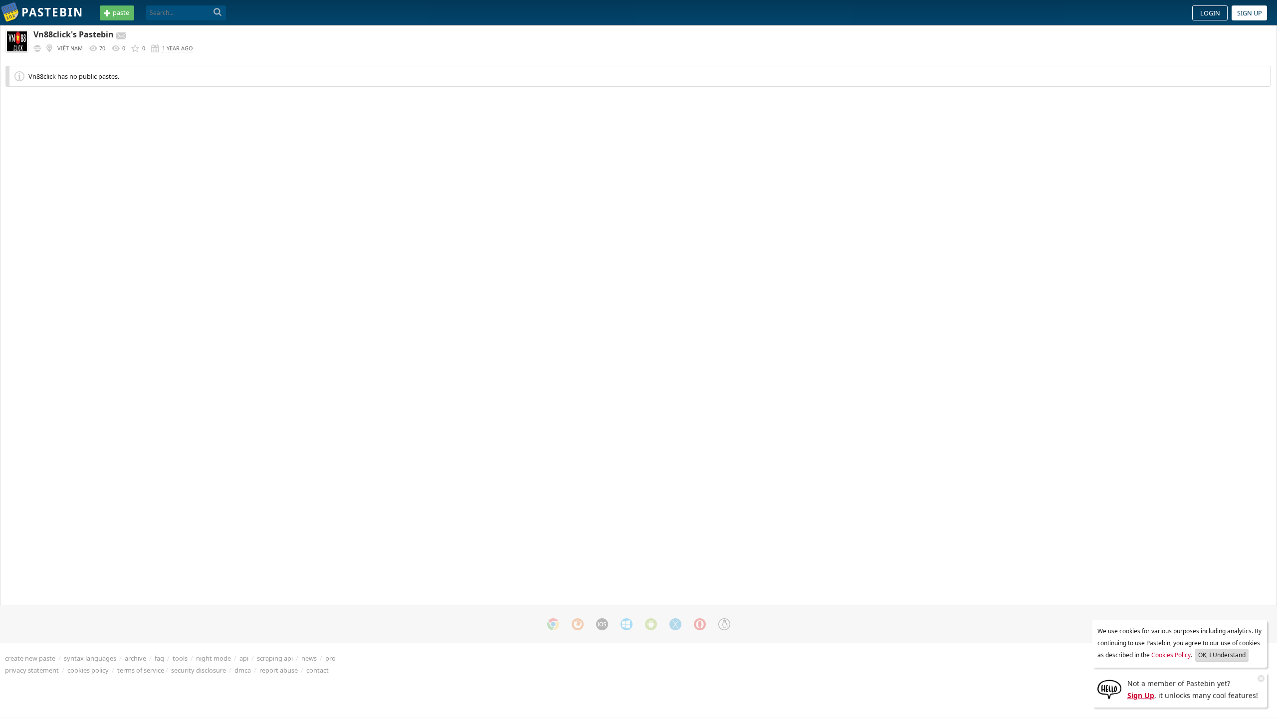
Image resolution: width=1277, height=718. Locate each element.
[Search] (218, 12)
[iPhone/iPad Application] (602, 624)
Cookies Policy (1171, 655)
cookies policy (88, 670)
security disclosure (198, 670)
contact (317, 670)
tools (180, 658)
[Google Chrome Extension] (553, 624)
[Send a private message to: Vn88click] (121, 35)
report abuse (278, 670)
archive (135, 658)
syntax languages (90, 658)
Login (1210, 12)
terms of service (140, 670)
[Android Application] (651, 624)
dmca (242, 670)
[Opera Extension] (700, 624)
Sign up (1249, 12)
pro (330, 658)
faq (159, 658)
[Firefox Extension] (578, 624)
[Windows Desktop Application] (627, 624)
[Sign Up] (1109, 688)
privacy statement (32, 670)
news (309, 658)
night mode (213, 658)
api (243, 658)
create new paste (30, 658)
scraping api (275, 658)
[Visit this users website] (37, 48)
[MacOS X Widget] (675, 624)
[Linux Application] (724, 624)
